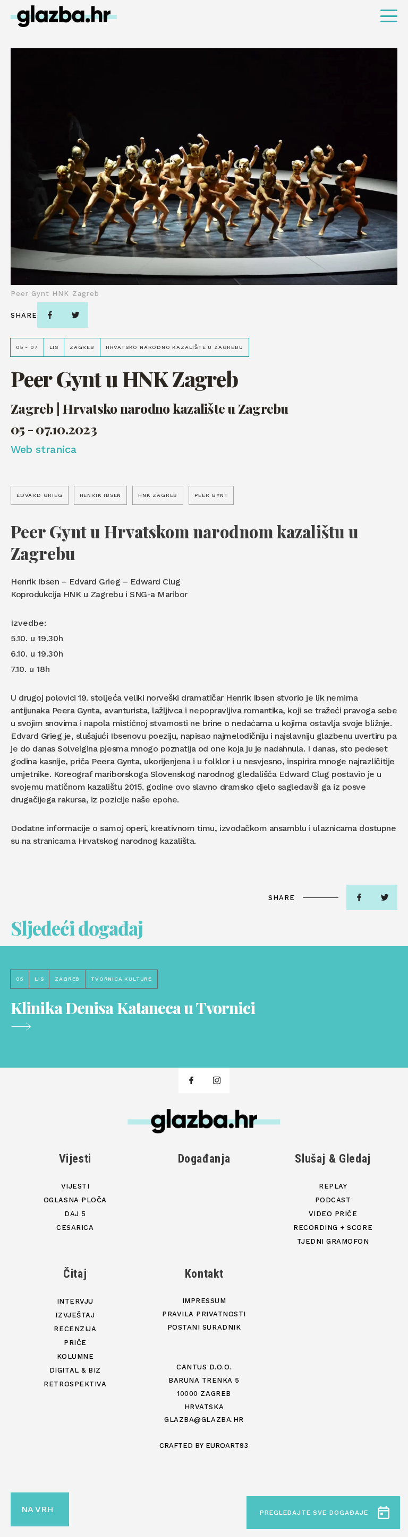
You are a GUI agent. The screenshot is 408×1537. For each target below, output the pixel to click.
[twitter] (75, 315)
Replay (333, 1186)
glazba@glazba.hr (203, 1420)
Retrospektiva (75, 1384)
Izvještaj (75, 1315)
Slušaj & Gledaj (333, 1158)
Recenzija (75, 1329)
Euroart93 (227, 1445)
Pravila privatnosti (204, 1314)
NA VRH (37, 1509)
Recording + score (332, 1228)
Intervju (75, 1301)
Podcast (333, 1200)
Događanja (204, 1158)
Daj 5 (75, 1214)
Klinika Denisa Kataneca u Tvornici (133, 1008)
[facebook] (50, 315)
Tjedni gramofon (333, 1241)
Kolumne (75, 1356)
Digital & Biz (75, 1370)
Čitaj (75, 1273)
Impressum (204, 1301)
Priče (75, 1343)
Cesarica (75, 1228)
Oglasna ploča (75, 1200)
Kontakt (204, 1273)
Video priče (333, 1214)
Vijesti (75, 1158)
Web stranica (43, 449)
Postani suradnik (204, 1327)
